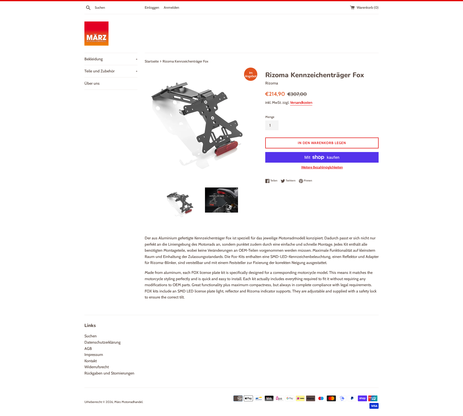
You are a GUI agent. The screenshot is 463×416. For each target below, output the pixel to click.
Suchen (90, 336)
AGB (88, 348)
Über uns (92, 83)
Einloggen (152, 7)
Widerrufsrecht (96, 367)
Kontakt (90, 361)
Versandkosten (301, 102)
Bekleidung (110, 59)
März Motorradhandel (128, 402)
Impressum (93, 354)
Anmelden (171, 7)
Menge (269, 117)
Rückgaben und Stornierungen (109, 373)
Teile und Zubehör (110, 71)
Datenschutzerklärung (102, 342)
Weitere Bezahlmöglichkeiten (322, 167)
